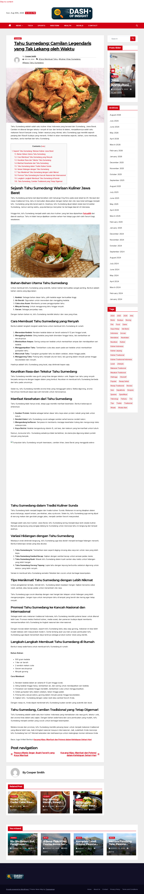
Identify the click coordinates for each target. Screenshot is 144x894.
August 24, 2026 (19, 848)
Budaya (120, 320)
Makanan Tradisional (118, 368)
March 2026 (115, 145)
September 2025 (117, 180)
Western (54, 26)
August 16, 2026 (118, 848)
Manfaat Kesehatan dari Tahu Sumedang (31, 163)
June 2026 (114, 127)
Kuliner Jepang (116, 351)
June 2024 (114, 269)
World (79, 26)
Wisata (113, 408)
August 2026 (115, 115)
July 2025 (114, 192)
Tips (112, 403)
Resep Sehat (124, 381)
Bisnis (113, 320)
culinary (18, 38)
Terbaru (124, 399)
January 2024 (116, 299)
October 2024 (116, 246)
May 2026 (114, 133)
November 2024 (117, 240)
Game (125, 324)
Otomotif (123, 377)
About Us (97, 889)
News (19, 26)
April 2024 (114, 281)
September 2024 (117, 252)
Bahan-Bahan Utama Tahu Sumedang (30, 154)
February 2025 (116, 222)
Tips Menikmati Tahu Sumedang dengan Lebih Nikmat (37, 172)
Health (67, 26)
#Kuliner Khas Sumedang (69, 59)
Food (118, 324)
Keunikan (114, 342)
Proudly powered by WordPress (17, 889)
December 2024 (117, 234)
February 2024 (116, 293)
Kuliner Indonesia (117, 346)
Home (89, 889)
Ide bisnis (125, 329)
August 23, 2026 (52, 848)
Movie (46, 837)
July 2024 (114, 263)
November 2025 (117, 168)
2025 (119, 316)
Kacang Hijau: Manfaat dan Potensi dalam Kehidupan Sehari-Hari (63, 739)
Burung (128, 320)
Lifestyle (120, 364)
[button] (137, 25)
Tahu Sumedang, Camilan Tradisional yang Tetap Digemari (38, 181)
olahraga (114, 377)
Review (129, 386)
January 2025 (116, 228)
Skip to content (6, 2)
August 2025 (115, 186)
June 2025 (114, 198)
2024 (112, 316)
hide (43, 146)
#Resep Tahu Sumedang (33, 63)
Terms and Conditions (130, 889)
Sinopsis (130, 390)
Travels (13, 837)
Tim (130, 399)
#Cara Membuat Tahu (48, 59)
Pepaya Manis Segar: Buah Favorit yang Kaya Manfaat (34, 754)
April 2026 (114, 139)
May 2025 (114, 204)
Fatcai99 (87, 213)
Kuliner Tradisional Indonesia (121, 359)
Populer (113, 381)
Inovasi (123, 333)
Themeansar (50, 889)
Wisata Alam (122, 408)
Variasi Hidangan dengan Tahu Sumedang (32, 169)
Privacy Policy (115, 889)
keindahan (114, 338)
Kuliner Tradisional (117, 355)
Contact (93, 26)
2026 (125, 316)
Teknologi (114, 399)
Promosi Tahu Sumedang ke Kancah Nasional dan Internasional (40, 175)
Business (115, 76)
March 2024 (115, 287)
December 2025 (117, 162)
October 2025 (116, 174)
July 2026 (114, 121)
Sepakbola (121, 390)
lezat (113, 364)
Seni (112, 390)
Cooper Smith (30, 56)
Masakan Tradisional (118, 373)
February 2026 (116, 150)
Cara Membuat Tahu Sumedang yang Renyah (33, 157)
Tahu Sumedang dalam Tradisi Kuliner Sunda (33, 166)
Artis (131, 316)
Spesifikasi (123, 394)
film (112, 324)
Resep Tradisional (117, 386)
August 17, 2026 (85, 848)
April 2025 (114, 210)
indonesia (114, 333)
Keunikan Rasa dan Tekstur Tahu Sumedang (33, 160)
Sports (41, 26)
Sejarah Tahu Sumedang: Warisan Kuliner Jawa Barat (32, 151)
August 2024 (115, 257)
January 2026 (116, 156)
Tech (30, 26)
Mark (93, 810)
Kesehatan (125, 338)
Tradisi (119, 403)
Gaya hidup (115, 329)
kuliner (122, 342)
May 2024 (114, 275)
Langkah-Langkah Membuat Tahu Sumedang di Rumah (37, 178)
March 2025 (115, 216)
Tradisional (128, 403)
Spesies (114, 394)
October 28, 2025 (121, 89)
